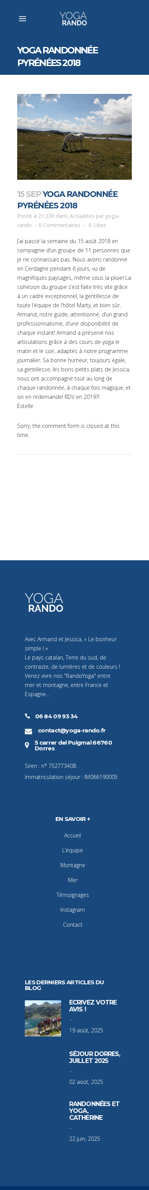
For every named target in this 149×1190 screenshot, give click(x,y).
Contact (73, 924)
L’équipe (72, 850)
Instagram (72, 909)
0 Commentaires (59, 225)
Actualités (82, 215)
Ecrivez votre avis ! (93, 1006)
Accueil (72, 835)
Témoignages (73, 894)
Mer (73, 880)
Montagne (72, 865)
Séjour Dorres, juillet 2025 (94, 1057)
